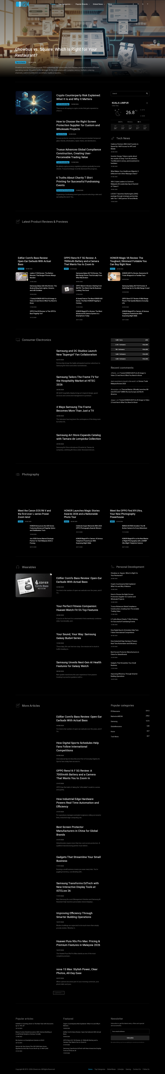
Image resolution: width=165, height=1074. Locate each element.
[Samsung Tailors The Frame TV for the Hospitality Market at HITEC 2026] (34, 386)
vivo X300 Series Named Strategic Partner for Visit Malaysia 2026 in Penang (42, 540)
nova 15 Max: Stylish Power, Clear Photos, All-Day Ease (77, 971)
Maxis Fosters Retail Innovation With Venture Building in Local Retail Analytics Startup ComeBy (34, 1033)
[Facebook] (133, 4)
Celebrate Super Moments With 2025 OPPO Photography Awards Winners (89, 527)
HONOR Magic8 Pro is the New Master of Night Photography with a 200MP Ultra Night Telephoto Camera (135, 540)
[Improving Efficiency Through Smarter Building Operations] (145, 676)
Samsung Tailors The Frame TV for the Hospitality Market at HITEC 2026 (77, 381)
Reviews (21, 269)
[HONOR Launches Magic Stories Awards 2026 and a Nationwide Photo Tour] (82, 501)
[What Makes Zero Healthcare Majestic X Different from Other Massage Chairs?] (145, 173)
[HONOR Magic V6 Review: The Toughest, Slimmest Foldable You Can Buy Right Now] (128, 249)
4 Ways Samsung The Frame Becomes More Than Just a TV (75, 409)
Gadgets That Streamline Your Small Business (78, 859)
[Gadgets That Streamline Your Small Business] (145, 665)
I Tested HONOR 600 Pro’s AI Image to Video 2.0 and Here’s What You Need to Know (43, 300)
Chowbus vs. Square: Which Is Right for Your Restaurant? (56, 52)
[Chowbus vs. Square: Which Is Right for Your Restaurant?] (82, 41)
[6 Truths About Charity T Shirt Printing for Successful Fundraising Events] (34, 187)
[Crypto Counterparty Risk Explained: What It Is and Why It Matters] (34, 103)
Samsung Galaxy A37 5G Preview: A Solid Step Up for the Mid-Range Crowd (135, 287)
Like (146, 340)
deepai (113, 400)
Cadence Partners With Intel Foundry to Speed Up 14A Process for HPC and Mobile (124, 146)
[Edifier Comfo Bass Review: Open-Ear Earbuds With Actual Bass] (36, 249)
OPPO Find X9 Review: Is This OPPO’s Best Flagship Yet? (43, 312)
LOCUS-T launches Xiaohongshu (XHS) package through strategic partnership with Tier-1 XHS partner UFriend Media (124, 196)
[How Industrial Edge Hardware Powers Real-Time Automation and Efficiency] (145, 643)
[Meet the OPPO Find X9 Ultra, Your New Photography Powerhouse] (128, 501)
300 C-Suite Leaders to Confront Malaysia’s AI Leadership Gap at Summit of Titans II (124, 184)
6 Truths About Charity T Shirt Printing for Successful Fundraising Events (78, 181)
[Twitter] (143, 4)
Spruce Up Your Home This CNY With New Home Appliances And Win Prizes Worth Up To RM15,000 (32, 1047)
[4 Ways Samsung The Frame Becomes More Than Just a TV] (34, 414)
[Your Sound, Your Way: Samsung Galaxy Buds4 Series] (34, 641)
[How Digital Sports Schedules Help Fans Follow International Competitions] (145, 632)
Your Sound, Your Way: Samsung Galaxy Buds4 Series (76, 636)
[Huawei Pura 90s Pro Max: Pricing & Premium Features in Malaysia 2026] (34, 948)
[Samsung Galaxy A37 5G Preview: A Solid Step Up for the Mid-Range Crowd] (114, 289)
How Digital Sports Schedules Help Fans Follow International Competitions (125, 631)
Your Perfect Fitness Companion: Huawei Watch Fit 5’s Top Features (77, 608)
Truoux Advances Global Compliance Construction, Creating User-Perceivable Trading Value (78, 153)
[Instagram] (138, 4)
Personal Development (65, 190)
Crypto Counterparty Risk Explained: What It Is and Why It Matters (78, 97)
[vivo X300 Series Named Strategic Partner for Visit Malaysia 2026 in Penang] (22, 542)
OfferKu (113, 373)
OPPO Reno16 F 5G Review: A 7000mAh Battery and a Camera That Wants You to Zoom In (81, 261)
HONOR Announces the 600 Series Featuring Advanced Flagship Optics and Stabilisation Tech (42, 528)
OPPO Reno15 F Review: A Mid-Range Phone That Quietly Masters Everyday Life (135, 300)
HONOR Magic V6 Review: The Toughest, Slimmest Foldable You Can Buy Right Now (128, 261)
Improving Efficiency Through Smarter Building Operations (124, 675)
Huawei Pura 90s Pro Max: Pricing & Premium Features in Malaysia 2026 (78, 943)
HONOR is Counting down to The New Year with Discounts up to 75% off (34, 1025)
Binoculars (114, 389)
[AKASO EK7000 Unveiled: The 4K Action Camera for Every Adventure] (114, 529)
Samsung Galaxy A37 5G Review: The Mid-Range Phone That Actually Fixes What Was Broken (89, 275)
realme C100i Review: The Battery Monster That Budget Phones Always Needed (43, 275)
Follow (145, 344)
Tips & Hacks (20, 62)
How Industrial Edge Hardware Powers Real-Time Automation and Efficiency (124, 642)
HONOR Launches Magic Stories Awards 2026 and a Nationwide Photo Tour (82, 514)
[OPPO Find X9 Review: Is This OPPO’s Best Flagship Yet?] (22, 314)
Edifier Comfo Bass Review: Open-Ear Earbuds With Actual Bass (34, 261)
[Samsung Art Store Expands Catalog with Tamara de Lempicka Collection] (34, 442)
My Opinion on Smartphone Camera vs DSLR (30, 1040)
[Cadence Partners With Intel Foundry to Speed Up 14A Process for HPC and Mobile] (145, 147)
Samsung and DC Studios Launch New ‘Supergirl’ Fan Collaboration (76, 353)
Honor (113, 269)
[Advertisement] (130, 425)
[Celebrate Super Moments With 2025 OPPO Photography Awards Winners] (68, 529)
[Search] (147, 93)
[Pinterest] (147, 4)
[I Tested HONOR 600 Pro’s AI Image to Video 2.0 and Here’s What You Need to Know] (22, 302)
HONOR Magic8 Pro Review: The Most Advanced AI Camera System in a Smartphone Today (89, 313)
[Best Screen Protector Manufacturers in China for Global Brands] (145, 654)
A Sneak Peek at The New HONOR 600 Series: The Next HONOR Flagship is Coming (89, 300)
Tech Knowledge (63, 104)
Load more (58, 993)
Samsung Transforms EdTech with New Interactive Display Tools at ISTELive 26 (77, 887)
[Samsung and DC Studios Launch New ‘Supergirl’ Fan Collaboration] (34, 358)
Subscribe (130, 1038)
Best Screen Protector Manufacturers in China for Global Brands (125, 653)
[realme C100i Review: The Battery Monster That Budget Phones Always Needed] (22, 276)
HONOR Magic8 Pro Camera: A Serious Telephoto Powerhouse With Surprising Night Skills (135, 313)
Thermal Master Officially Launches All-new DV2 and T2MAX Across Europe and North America (130, 391)
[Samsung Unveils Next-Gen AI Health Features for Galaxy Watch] (34, 669)
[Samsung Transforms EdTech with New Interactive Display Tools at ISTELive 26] (34, 892)
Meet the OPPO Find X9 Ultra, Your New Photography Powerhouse (126, 514)
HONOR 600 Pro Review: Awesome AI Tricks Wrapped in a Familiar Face (135, 274)
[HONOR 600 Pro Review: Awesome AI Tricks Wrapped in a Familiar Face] (114, 276)
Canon (20, 521)
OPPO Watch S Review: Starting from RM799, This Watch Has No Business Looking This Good (89, 288)
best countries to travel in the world (123, 381)
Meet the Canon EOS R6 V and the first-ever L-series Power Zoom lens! (34, 514)
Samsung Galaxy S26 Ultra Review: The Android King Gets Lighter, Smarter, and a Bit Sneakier (43, 288)
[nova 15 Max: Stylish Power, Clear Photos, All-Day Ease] (34, 976)
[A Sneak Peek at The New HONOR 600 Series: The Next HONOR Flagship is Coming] (68, 302)
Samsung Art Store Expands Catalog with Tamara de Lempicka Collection (78, 437)
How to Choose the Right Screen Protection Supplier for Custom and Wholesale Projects (78, 125)
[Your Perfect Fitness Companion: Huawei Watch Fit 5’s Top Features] (34, 613)
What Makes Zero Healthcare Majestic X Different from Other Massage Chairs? (125, 172)
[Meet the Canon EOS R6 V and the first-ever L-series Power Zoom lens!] (36, 501)
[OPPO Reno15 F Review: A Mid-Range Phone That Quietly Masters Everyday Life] (114, 302)
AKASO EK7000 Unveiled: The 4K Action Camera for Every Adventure (134, 527)
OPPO (66, 269)
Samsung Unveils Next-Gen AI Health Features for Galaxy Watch (78, 664)
